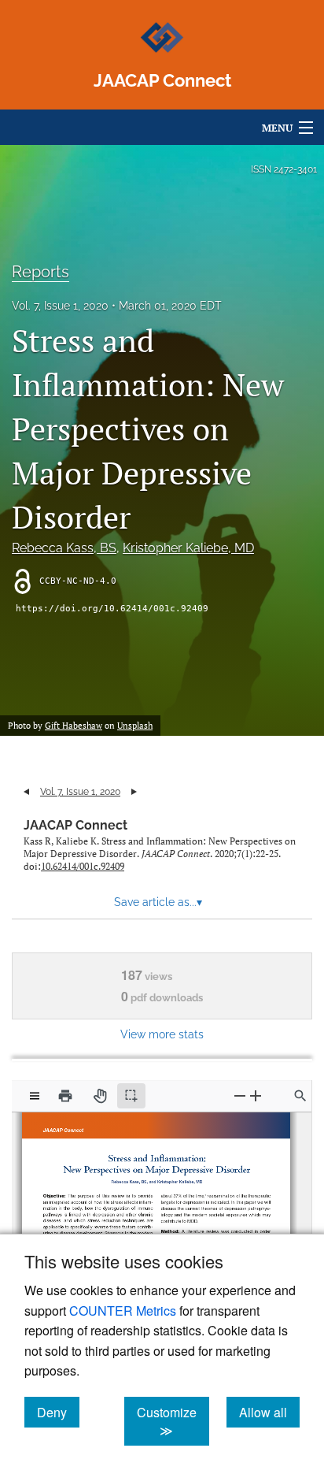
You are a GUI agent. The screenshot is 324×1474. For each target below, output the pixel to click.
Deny (58, 1411)
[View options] (34, 1096)
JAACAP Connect (75, 825)
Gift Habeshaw (73, 725)
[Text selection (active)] (131, 1095)
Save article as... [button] (158, 902)
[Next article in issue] (134, 792)
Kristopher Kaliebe (188, 547)
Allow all (269, 1411)
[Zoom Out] (239, 1095)
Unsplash (135, 725)
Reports (40, 271)
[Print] (65, 1095)
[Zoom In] (255, 1095)
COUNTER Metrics (122, 1310)
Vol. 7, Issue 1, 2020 (60, 305)
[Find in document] (300, 1095)
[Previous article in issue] (26, 792)
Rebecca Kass (64, 547)
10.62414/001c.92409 (82, 866)
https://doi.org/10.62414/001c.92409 (112, 608)
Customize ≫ (173, 1421)
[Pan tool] (100, 1095)
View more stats (162, 1034)
